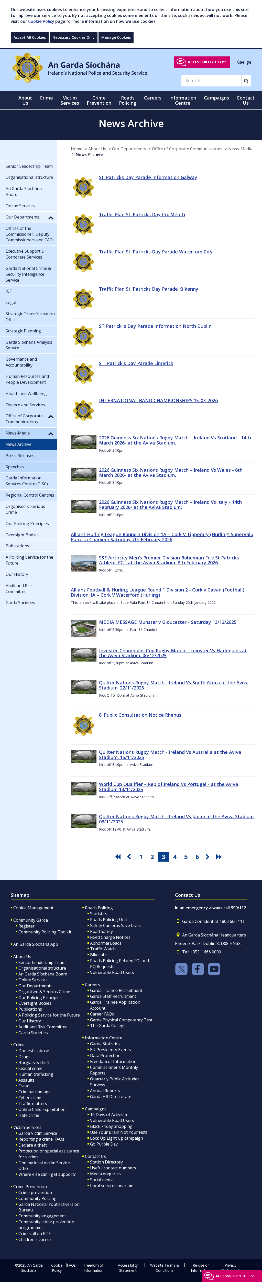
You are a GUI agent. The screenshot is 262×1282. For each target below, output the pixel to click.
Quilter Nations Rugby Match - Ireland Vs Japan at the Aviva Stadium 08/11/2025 (176, 819)
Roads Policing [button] (127, 100)
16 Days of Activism (108, 1114)
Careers (92, 985)
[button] (51, 217)
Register (26, 926)
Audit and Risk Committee (43, 1027)
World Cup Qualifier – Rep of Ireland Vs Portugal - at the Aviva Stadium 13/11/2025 (168, 786)
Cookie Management (33, 908)
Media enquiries (105, 1174)
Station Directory (106, 1162)
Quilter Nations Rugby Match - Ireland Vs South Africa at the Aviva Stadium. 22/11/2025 (174, 685)
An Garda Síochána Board (42, 974)
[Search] (246, 80)
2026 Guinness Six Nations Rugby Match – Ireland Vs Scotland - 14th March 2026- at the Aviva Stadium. (175, 440)
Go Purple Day (104, 1144)
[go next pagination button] (208, 857)
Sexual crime (30, 1068)
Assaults (26, 1080)
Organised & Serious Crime (44, 991)
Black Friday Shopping (111, 1126)
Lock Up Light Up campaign (116, 1138)
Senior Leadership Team (42, 962)
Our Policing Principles (40, 997)
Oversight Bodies (34, 1003)
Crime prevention (35, 1192)
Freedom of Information (113, 1061)
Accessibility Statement (128, 1268)
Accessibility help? (207, 62)
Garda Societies (33, 1033)
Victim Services (27, 1127)
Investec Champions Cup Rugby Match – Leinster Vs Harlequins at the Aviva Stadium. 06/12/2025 (173, 653)
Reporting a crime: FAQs (41, 1139)
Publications (30, 1009)
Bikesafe (98, 955)
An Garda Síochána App (35, 944)
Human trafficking (35, 1074)
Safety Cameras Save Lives (115, 925)
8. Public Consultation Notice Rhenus (140, 715)
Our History (29, 1021)
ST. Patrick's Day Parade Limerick (136, 363)
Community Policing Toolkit (44, 932)
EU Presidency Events (110, 1049)
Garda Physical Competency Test (121, 1020)
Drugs (24, 1056)
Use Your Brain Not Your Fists (119, 1132)
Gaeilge (244, 62)
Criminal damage (34, 1091)
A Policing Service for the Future (49, 1015)
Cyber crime (29, 1097)
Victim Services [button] (70, 100)
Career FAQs (102, 1014)
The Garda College (108, 1025)
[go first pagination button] (118, 857)
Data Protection (105, 1055)
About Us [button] (25, 100)
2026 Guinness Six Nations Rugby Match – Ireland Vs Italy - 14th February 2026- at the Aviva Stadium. (170, 504)
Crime (19, 1045)
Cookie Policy (41, 21)
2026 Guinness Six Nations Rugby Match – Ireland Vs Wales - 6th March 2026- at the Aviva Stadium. (171, 472)
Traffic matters (32, 1103)
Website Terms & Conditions (164, 1268)
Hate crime (28, 1115)
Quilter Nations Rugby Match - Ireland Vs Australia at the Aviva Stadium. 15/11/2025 (170, 754)
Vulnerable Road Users (112, 972)
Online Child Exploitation (42, 1109)
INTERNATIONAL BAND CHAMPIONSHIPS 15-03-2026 (158, 400)
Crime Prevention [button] (99, 100)
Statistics (98, 913)
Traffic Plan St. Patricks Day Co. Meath (142, 214)
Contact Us (95, 1156)
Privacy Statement (230, 1268)
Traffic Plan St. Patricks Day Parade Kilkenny (148, 289)
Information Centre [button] (182, 100)
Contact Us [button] (246, 100)
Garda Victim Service (37, 1133)
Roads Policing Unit (108, 919)
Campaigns (95, 1109)
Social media (102, 1179)
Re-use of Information (201, 1268)
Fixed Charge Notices (110, 937)
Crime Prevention (30, 1186)
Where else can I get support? (47, 1174)
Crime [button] (46, 98)
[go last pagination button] (220, 857)
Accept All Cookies (30, 37)
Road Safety (101, 931)
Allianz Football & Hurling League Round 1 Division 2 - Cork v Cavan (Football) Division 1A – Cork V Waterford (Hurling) (157, 592)
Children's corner (34, 1239)
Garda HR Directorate (110, 1096)
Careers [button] (152, 98)
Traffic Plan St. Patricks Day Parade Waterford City (156, 252)
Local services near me (111, 1185)
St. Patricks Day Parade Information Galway (148, 177)
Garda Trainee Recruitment (116, 990)
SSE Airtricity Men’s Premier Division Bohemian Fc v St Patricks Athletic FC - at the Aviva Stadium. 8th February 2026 (169, 560)
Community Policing (37, 1198)
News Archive (89, 154)
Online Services (33, 980)
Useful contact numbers (113, 1168)
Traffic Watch (103, 949)
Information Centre (103, 1038)
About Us (97, 149)
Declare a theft (32, 1145)
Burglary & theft (34, 1062)
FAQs (71, 1265)
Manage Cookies (116, 37)
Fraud (23, 1086)
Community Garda (30, 920)
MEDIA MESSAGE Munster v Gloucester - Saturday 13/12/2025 (167, 622)
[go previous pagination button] (130, 857)
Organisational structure (42, 968)
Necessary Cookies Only (73, 37)
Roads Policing (99, 908)
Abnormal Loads (106, 943)
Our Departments (129, 149)
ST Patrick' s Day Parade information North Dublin (155, 326)
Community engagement (42, 1216)
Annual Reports (105, 1090)
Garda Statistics (105, 1044)
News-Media (240, 149)
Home (76, 149)
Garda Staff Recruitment (113, 996)
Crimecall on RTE (34, 1233)
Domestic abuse (33, 1050)
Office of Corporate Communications (187, 149)
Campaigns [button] (216, 98)
